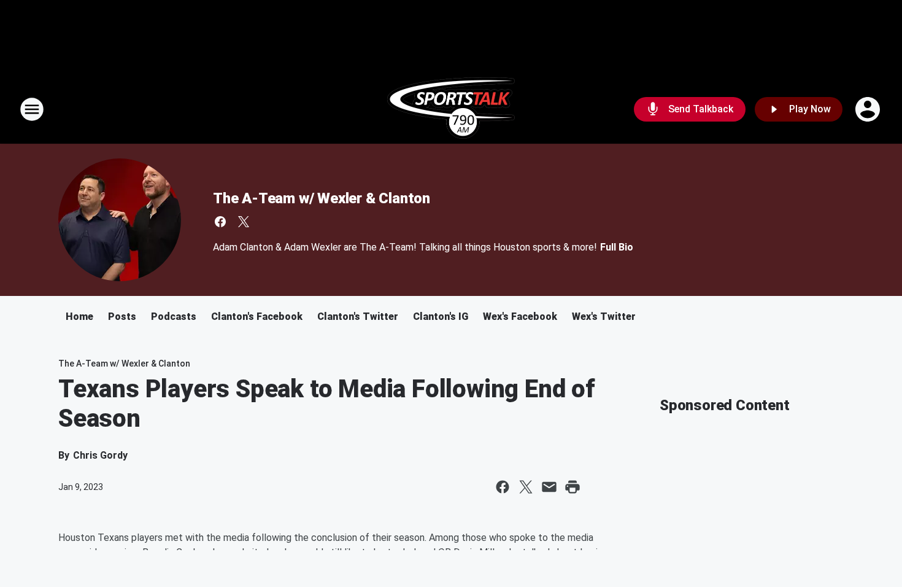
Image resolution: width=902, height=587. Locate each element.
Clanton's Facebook (257, 316)
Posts (122, 316)
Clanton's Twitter (357, 316)
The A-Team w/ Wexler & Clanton (321, 198)
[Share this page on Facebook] (502, 487)
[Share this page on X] (525, 487)
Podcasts (173, 316)
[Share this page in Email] (549, 487)
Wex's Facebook (520, 316)
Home (79, 316)
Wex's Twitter (604, 316)
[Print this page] (572, 487)
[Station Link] (451, 109)
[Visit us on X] (243, 221)
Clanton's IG (440, 316)
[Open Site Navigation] (32, 109)
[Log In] (868, 109)
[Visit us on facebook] (220, 221)
